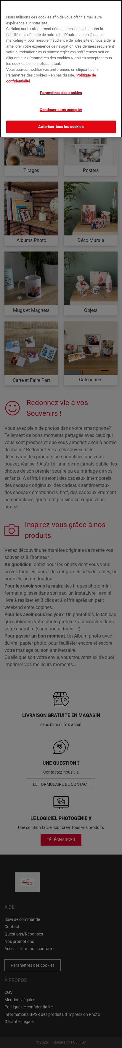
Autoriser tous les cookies (61, 126)
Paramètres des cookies (61, 92)
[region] (61, 69)
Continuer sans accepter (61, 109)
